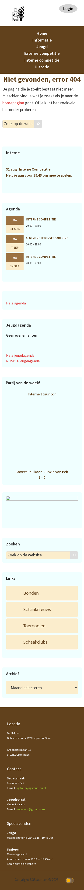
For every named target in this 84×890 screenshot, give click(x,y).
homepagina (13, 102)
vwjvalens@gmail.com (30, 809)
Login (68, 8)
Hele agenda (16, 303)
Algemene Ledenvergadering (47, 238)
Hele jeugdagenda (20, 355)
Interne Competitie (41, 219)
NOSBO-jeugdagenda (23, 361)
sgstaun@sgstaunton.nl (31, 788)
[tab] (42, 593)
